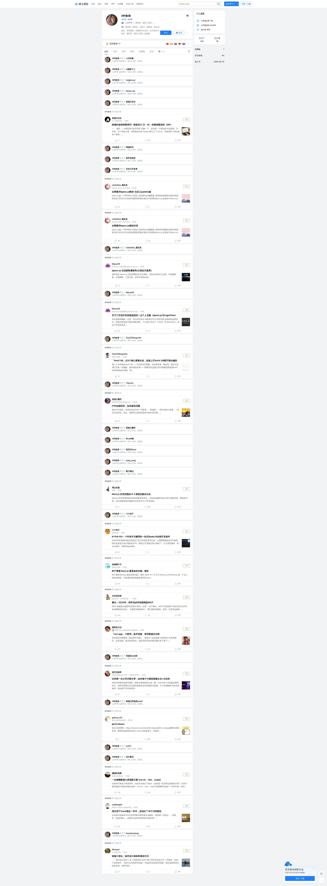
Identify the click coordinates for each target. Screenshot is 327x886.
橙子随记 (130, 471)
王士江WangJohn (133, 338)
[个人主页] (187, 16)
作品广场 (129, 4)
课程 (106, 4)
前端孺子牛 (117, 564)
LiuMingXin (117, 804)
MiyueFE (116, 264)
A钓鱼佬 (115, 58)
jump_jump (131, 460)
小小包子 (130, 513)
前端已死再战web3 (134, 701)
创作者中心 (230, 4)
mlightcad (130, 80)
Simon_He (130, 91)
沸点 (100, 4)
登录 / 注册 (300, 878)
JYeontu (129, 383)
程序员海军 (117, 672)
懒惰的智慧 (117, 773)
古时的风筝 (117, 596)
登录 (246, 4)
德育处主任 (117, 627)
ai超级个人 (130, 69)
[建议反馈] (321, 873)
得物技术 (130, 147)
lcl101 (128, 746)
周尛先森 (116, 487)
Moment (116, 849)
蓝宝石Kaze (131, 449)
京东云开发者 (131, 169)
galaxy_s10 (117, 717)
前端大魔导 (117, 399)
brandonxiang (132, 833)
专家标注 (139, 4)
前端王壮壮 (131, 101)
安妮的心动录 (131, 656)
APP (113, 4)
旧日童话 (130, 757)
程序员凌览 (131, 158)
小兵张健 (130, 58)
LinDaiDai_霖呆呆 (120, 185)
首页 (93, 4)
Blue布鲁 (130, 438)
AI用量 (120, 4)
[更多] (321, 880)
